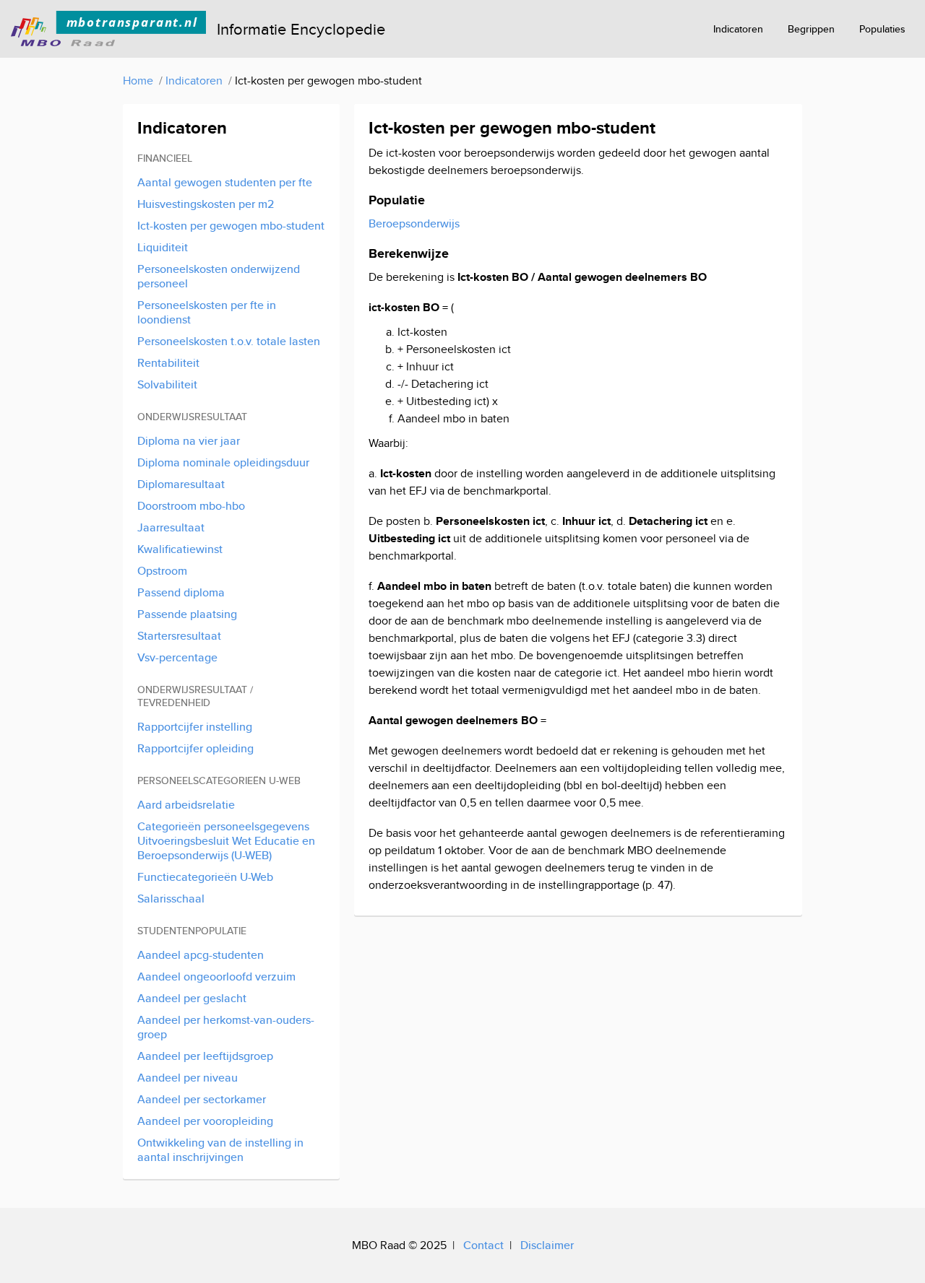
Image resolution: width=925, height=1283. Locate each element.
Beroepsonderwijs (414, 223)
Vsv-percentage (177, 657)
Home (138, 80)
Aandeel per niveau (187, 1077)
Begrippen (811, 29)
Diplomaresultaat (181, 484)
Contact (483, 1245)
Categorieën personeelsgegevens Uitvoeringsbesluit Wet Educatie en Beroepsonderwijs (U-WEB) (226, 841)
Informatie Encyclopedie (301, 28)
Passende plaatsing (187, 614)
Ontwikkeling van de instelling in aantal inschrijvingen (220, 1149)
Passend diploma (181, 592)
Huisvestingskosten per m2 (205, 204)
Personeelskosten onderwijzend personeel (218, 276)
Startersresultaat (179, 635)
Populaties (882, 29)
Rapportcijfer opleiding (195, 748)
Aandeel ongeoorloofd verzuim (216, 976)
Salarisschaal (171, 898)
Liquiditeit (162, 247)
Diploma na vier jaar (188, 440)
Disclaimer (547, 1245)
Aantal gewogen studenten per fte (224, 182)
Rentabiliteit (168, 363)
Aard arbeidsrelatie (186, 804)
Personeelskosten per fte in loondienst (206, 312)
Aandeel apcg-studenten (200, 955)
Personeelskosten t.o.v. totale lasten (228, 341)
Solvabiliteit (167, 384)
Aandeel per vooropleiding (205, 1121)
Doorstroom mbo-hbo (191, 505)
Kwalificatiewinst (180, 549)
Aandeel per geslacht (191, 998)
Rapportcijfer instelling (194, 726)
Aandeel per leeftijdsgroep (205, 1056)
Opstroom (162, 570)
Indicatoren (738, 29)
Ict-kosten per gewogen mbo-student (230, 225)
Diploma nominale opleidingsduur (223, 462)
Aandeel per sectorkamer (201, 1099)
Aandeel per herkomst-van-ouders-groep (225, 1027)
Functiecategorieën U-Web (205, 877)
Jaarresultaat (171, 527)
